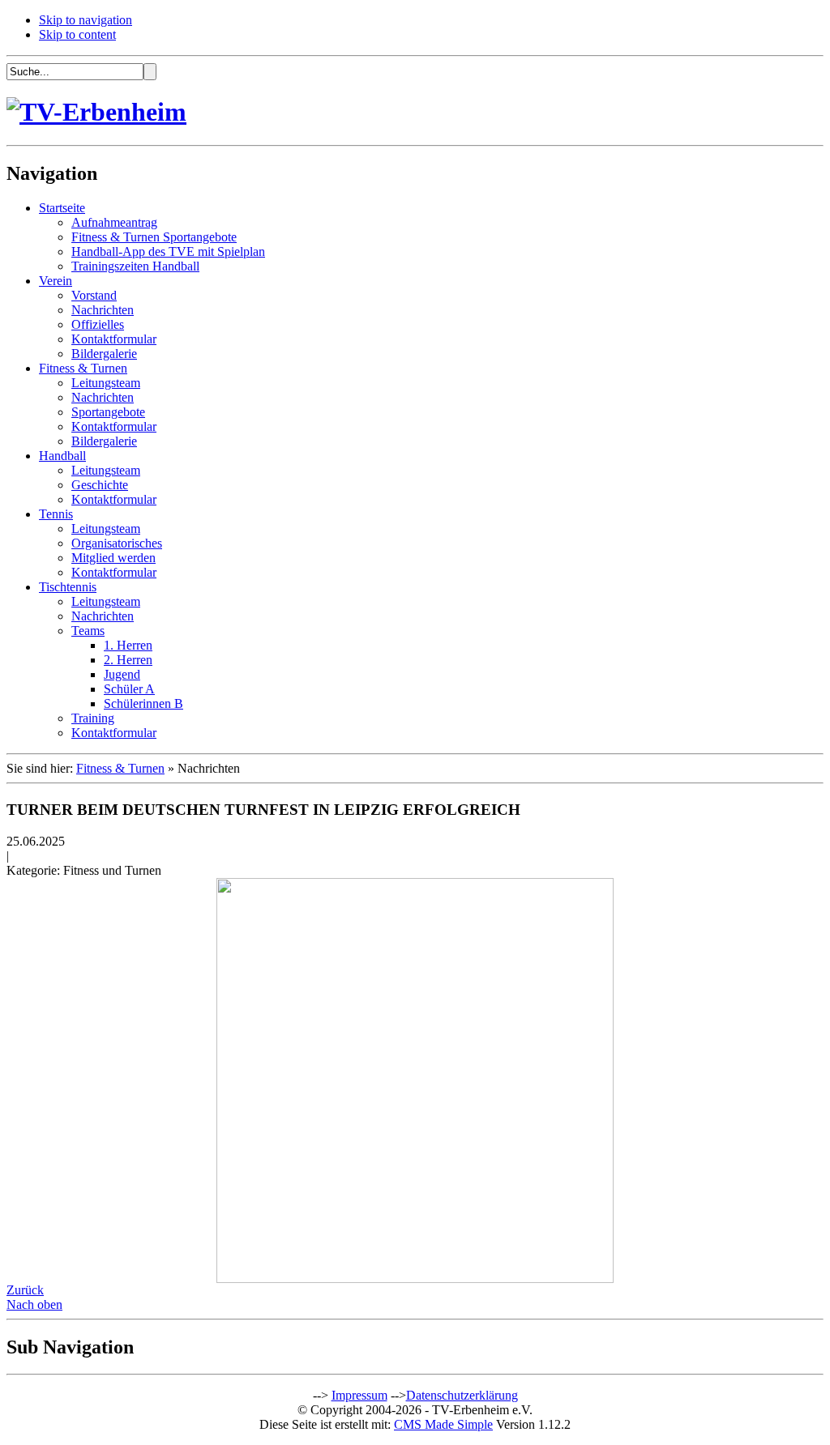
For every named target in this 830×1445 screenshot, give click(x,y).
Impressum (359, 1395)
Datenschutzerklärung (462, 1395)
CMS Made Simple (443, 1424)
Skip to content (77, 34)
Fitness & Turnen (120, 768)
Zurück (25, 1290)
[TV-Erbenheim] (96, 111)
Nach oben (34, 1304)
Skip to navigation (85, 20)
